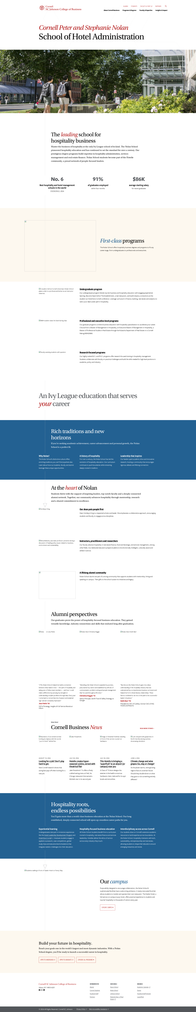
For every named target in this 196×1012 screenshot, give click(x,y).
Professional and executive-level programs (99, 320)
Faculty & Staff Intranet (144, 994)
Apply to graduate (66, 959)
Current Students (95, 990)
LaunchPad (140, 997)
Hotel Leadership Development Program (58, 835)
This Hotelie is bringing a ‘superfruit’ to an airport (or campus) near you (112, 763)
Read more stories (146, 728)
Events (139, 990)
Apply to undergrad (46, 959)
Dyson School (114, 987)
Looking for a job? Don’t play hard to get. (51, 762)
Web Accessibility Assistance (98, 1009)
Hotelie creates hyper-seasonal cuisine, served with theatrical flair (82, 763)
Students (134, 6)
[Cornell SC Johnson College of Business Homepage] (62, 984)
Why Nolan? (44, 455)
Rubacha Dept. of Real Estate (116, 998)
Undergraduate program (91, 289)
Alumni (125, 6)
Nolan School (114, 990)
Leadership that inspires (131, 455)
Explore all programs (85, 959)
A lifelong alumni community (93, 572)
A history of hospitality (90, 455)
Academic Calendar (143, 987)
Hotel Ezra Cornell (45, 838)
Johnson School (115, 994)
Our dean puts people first (92, 509)
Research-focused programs (92, 352)
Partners (158, 6)
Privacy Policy (81, 1009)
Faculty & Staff (145, 6)
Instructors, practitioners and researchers (99, 541)
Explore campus (107, 907)
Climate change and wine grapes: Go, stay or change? (142, 762)
